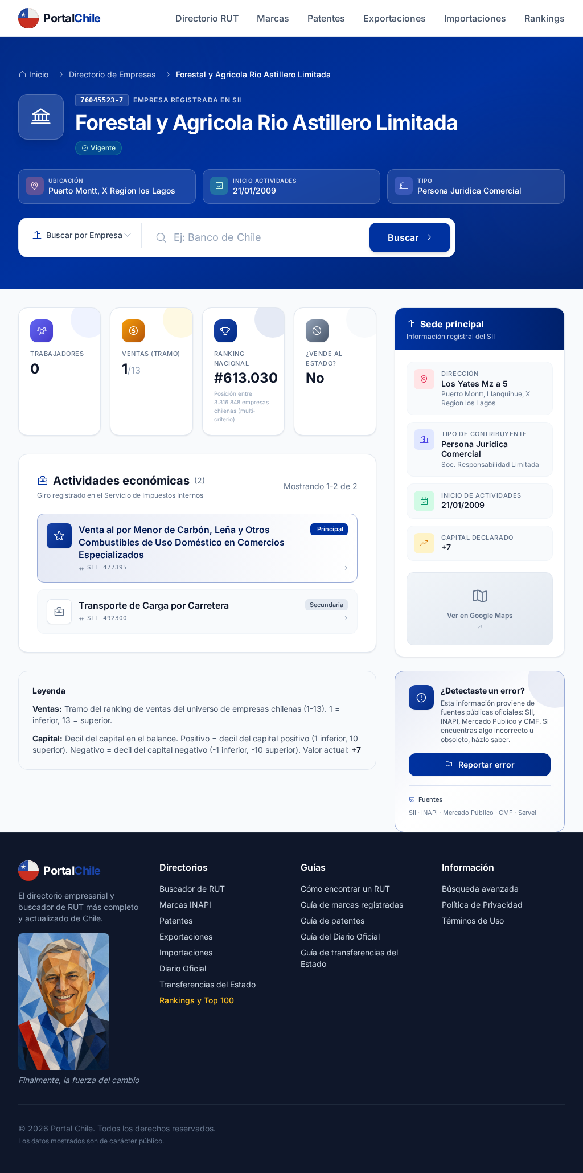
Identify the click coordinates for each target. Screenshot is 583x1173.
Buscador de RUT (192, 888)
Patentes (326, 18)
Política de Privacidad (482, 904)
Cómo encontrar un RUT (345, 888)
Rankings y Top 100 (196, 1000)
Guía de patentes (332, 920)
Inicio (38, 74)
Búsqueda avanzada (480, 888)
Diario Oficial (182, 968)
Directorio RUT (207, 18)
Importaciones (475, 18)
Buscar (403, 237)
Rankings (544, 18)
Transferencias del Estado (207, 984)
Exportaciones (394, 18)
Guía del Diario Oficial (340, 936)
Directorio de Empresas (112, 74)
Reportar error (485, 764)
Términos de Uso (473, 920)
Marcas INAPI (185, 904)
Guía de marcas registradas (352, 904)
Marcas (273, 18)
